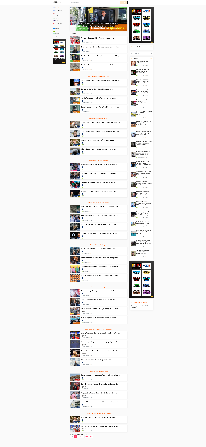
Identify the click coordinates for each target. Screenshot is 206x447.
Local (56, 15)
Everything (58, 8)
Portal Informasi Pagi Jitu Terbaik (98, 371)
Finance (57, 18)
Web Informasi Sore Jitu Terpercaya (98, 160)
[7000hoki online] (56, 49)
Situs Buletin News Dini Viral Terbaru (98, 203)
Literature (57, 31)
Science (57, 33)
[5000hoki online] (62, 45)
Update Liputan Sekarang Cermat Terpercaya (98, 329)
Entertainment (58, 23)
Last (91, 436)
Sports (57, 20)
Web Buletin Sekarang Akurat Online (98, 76)
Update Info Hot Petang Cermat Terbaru (99, 413)
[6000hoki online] (62, 55)
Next (86, 436)
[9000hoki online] (62, 49)
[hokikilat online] (62, 42)
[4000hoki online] (56, 55)
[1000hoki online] (56, 45)
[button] (74, 19)
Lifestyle (57, 26)
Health (57, 36)
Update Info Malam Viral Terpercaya (98, 245)
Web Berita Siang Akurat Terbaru (98, 118)
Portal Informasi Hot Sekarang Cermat (99, 287)
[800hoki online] (56, 52)
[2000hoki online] (62, 52)
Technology (58, 28)
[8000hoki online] (56, 42)
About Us (133, 302)
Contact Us (139, 302)
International (58, 10)
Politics (57, 13)
